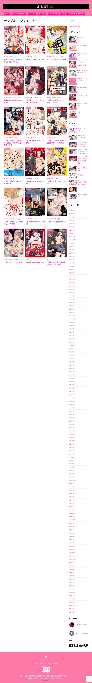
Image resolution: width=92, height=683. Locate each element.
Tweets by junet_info (74, 26)
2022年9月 (71, 365)
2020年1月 (71, 470)
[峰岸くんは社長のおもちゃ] (73, 56)
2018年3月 (71, 543)
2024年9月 (71, 286)
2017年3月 (71, 582)
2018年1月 (71, 549)
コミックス (32, 13)
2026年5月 (71, 220)
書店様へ (81, 13)
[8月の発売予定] (73, 40)
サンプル (15, 13)
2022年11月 (72, 358)
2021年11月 (72, 398)
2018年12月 (72, 513)
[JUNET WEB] (46, 6)
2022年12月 (72, 355)
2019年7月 (71, 490)
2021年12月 (72, 395)
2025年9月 (71, 246)
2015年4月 (71, 599)
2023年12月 (72, 316)
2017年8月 (71, 566)
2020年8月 (71, 447)
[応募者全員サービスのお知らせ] (73, 81)
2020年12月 (72, 434)
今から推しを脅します (82, 96)
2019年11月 (72, 477)
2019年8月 (71, 487)
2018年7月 (71, 530)
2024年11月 (72, 279)
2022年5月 (71, 378)
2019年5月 (71, 497)
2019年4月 (71, 500)
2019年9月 (71, 483)
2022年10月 (72, 362)
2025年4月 (71, 263)
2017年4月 (71, 579)
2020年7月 (71, 450)
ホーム (7, 13)
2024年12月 (72, 276)
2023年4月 (71, 342)
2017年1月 (71, 589)
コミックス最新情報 (82, 45)
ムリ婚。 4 (79, 112)
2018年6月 (71, 533)
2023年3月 (71, 345)
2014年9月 (71, 602)
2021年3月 (71, 424)
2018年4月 (71, 539)
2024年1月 (71, 312)
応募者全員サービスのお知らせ (82, 79)
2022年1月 (71, 391)
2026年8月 (71, 210)
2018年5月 (71, 536)
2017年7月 (71, 569)
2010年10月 (72, 612)
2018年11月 (72, 516)
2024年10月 (72, 283)
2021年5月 (71, 418)
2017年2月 (71, 586)
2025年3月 (71, 266)
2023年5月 (71, 339)
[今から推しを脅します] (73, 98)
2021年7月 (71, 411)
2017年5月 (71, 576)
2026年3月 (71, 227)
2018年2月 (71, 546)
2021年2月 (71, 427)
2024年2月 (71, 309)
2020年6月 (71, 454)
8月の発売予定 (53, 13)
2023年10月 (72, 322)
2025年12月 (72, 236)
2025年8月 (71, 250)
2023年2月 (71, 348)
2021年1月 (71, 431)
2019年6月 (71, 493)
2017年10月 (72, 559)
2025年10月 (72, 243)
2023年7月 (71, 332)
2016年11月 (72, 592)
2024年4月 (71, 302)
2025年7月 (71, 253)
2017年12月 (72, 553)
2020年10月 (72, 441)
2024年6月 (71, 296)
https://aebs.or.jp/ (46, 680)
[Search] (85, 20)
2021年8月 (71, 408)
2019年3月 (71, 503)
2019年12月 (72, 474)
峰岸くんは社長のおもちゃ (82, 54)
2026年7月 (71, 213)
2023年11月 (72, 319)
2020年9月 (71, 444)
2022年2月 (71, 388)
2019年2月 (71, 507)
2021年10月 (72, 401)
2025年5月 (71, 259)
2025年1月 (71, 273)
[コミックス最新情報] (73, 48)
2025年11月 (72, 240)
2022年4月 (71, 381)
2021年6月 (71, 414)
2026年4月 (71, 223)
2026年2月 (71, 230)
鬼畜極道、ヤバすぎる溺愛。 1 (82, 104)
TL (62, 13)
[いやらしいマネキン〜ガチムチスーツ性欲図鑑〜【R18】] (73, 65)
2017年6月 (71, 572)
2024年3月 (71, 306)
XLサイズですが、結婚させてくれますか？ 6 (82, 72)
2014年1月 (71, 605)
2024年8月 (71, 289)
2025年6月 (71, 256)
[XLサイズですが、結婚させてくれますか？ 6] (73, 73)
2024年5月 (71, 299)
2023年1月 (71, 352)
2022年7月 (71, 371)
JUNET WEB (43, 663)
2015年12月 (72, 595)
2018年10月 (72, 520)
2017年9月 (71, 562)
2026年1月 (71, 233)
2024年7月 (71, 292)
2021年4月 (71, 421)
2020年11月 (72, 437)
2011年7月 (71, 609)
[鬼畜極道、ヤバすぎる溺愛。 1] (73, 106)
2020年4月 (71, 460)
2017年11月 (72, 556)
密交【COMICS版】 (82, 87)
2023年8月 (71, 329)
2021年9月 (71, 404)
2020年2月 (71, 467)
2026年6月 (71, 217)
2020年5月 (71, 457)
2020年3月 (71, 464)
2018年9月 (71, 523)
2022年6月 (71, 375)
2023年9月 (71, 325)
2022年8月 (71, 368)
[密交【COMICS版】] (73, 89)
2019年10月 (72, 480)
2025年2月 (71, 269)
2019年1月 (71, 510)
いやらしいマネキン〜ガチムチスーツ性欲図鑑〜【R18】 (82, 63)
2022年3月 (71, 385)
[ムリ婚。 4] (73, 114)
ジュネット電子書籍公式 (81, 633)
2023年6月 (71, 335)
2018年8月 (71, 526)
